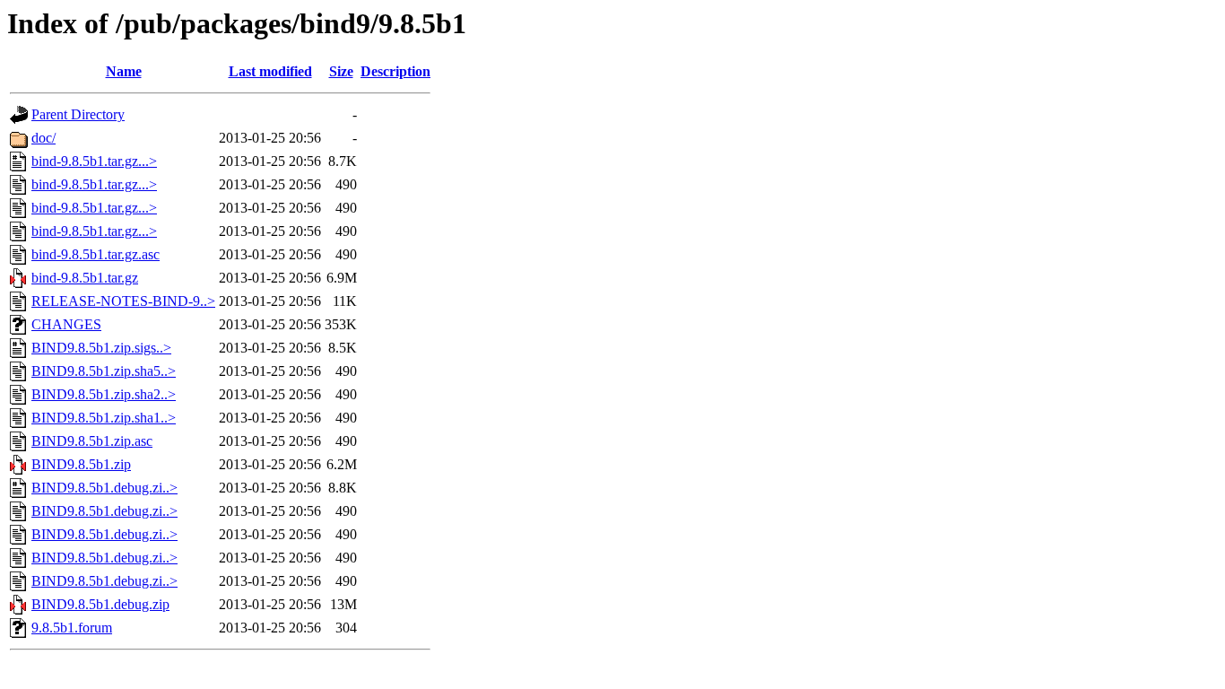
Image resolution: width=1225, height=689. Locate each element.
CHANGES (66, 324)
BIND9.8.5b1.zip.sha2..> (103, 394)
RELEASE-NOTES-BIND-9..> (123, 301)
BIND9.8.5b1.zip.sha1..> (103, 417)
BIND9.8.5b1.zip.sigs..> (101, 347)
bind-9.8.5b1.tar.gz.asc (95, 254)
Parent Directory (78, 114)
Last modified (270, 71)
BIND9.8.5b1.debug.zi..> (104, 487)
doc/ (43, 137)
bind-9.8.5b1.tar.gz (84, 277)
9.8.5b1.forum (71, 627)
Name (124, 71)
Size (341, 71)
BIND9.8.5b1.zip (81, 464)
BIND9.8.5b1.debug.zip (100, 604)
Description (395, 71)
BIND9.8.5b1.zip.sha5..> (103, 371)
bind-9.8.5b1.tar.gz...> (94, 161)
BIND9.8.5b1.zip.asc (91, 441)
